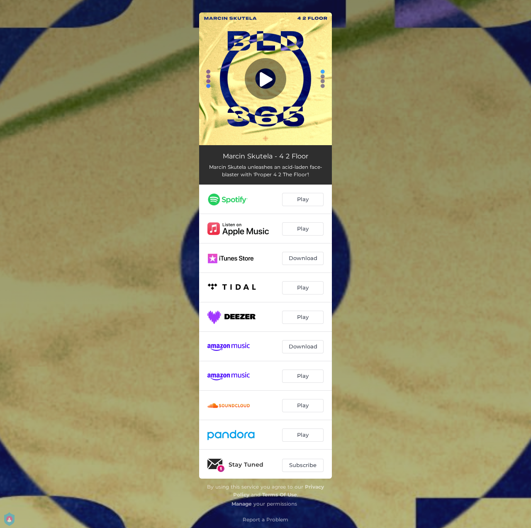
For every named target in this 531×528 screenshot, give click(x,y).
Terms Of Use (279, 495)
